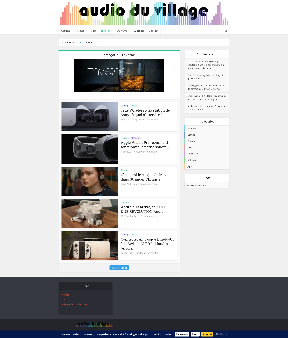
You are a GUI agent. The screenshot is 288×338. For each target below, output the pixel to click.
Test (93, 30)
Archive (122, 30)
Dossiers (125, 137)
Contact (153, 30)
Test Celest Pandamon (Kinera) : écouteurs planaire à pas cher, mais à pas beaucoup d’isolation (206, 65)
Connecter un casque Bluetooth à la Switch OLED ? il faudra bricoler (147, 244)
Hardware (136, 137)
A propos (139, 30)
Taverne (106, 30)
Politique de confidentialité (74, 304)
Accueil (65, 30)
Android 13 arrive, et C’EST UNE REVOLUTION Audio (143, 209)
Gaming (124, 105)
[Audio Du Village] (144, 13)
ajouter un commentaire (147, 119)
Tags (207, 178)
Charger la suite (119, 267)
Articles (79, 30)
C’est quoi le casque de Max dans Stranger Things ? (144, 177)
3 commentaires (149, 216)
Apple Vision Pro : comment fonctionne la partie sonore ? (145, 144)
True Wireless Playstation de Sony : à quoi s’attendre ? (145, 112)
